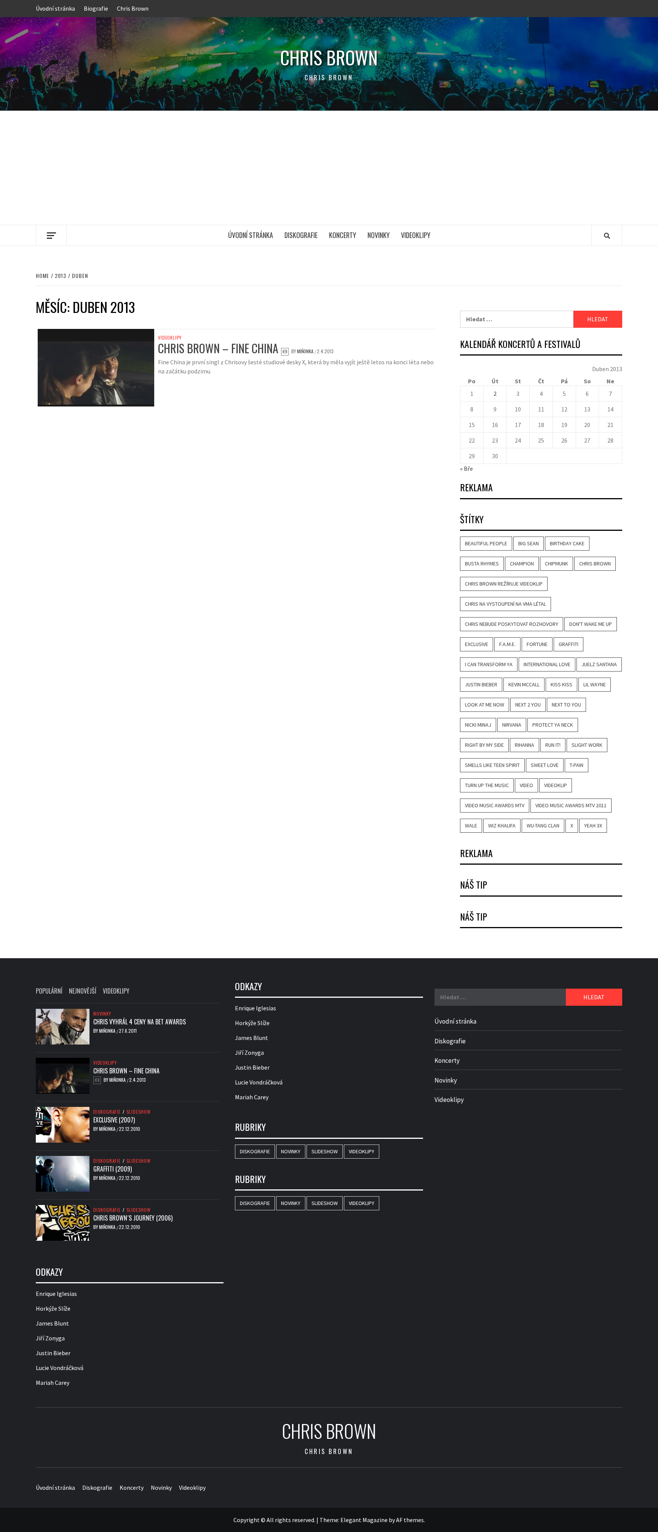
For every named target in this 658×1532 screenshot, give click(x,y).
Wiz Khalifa (502, 825)
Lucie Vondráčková (59, 1368)
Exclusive (476, 644)
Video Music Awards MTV (494, 805)
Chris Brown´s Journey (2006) (132, 1217)
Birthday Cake (567, 543)
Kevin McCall (524, 684)
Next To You (566, 704)
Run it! (553, 744)
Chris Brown (133, 8)
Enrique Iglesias (56, 1293)
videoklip (555, 785)
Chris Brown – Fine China (218, 348)
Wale (471, 825)
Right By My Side (484, 744)
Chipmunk (556, 563)
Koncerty (342, 235)
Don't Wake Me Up (590, 624)
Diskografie (301, 235)
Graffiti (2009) (112, 1168)
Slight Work (587, 744)
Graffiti (568, 644)
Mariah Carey (52, 1382)
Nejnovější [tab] (82, 990)
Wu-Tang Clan (543, 825)
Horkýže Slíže (53, 1308)
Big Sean (528, 543)
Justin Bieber (481, 684)
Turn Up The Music (487, 785)
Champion (522, 563)
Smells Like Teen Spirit (492, 765)
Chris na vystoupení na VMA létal (505, 603)
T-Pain (576, 765)
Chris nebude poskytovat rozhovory (511, 624)
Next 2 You (528, 704)
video (526, 785)
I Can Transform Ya (489, 664)
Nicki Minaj (478, 724)
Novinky (378, 235)
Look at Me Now (484, 704)
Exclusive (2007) (114, 1119)
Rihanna (524, 744)
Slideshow (138, 1112)
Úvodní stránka (55, 8)
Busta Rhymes (482, 563)
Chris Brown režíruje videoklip (504, 583)
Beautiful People (486, 543)
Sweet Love (545, 765)
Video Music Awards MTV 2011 (571, 805)
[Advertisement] (329, 167)
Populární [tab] (49, 990)
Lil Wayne (594, 684)
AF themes (410, 1520)
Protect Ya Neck (552, 724)
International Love (547, 664)
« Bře (466, 468)
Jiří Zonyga (50, 1338)
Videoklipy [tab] (116, 990)
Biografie (96, 8)
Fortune (537, 644)
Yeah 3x (593, 825)
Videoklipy (415, 235)
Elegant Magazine (364, 1520)
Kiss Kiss (561, 684)
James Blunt (52, 1323)
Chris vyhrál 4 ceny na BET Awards (139, 1021)
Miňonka (306, 351)
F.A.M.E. (507, 644)
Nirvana (511, 724)
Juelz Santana (599, 664)
